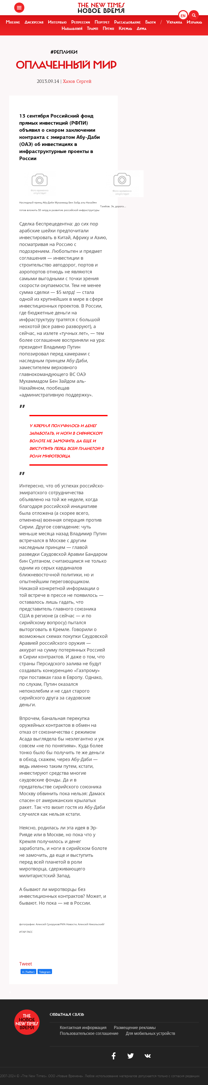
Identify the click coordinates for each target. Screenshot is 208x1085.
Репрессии (80, 22)
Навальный (72, 28)
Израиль (194, 22)
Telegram (44, 972)
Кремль (125, 28)
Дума (141, 28)
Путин (108, 28)
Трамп (92, 28)
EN (183, 15)
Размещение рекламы (135, 1027)
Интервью (57, 22)
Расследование (127, 22)
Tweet (25, 964)
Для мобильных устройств (150, 1033)
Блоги (150, 22)
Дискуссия (34, 22)
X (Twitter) (28, 972)
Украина (174, 22)
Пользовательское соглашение (89, 1033)
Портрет (102, 22)
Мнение (13, 22)
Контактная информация (83, 1027)
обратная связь (67, 1014)
